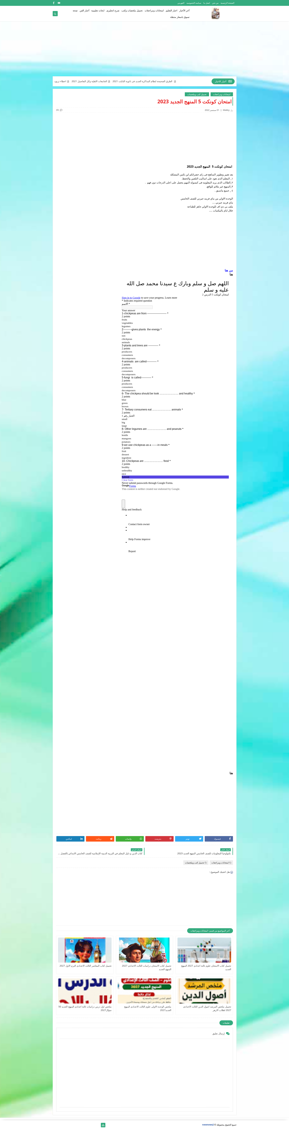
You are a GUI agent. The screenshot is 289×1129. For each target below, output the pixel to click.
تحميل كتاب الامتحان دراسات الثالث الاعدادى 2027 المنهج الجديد (146, 967)
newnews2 (208, 1124)
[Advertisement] (144, 50)
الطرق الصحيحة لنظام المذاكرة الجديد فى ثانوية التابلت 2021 (179, 81)
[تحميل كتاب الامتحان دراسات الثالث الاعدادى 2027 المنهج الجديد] (144, 950)
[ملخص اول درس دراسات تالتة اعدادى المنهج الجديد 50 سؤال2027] (85, 990)
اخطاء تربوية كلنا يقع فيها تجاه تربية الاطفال (81, 81)
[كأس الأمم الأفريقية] (92, 1125)
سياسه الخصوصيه (193, 3)
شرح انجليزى (112, 10)
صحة (75, 10)
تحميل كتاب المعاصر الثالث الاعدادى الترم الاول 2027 (86, 965)
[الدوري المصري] (60, 1125)
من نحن (215, 3)
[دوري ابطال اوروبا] (87, 1125)
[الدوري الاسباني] (55, 1125)
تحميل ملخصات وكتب (132, 10)
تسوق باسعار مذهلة (179, 17)
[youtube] (59, 3)
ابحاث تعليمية (97, 10)
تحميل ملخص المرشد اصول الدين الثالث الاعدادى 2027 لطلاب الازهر (207, 1008)
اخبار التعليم (171, 10)
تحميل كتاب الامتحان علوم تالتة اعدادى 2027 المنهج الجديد (206, 967)
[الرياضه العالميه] (65, 1125)
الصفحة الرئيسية (227, 3)
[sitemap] (103, 1125)
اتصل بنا (206, 3)
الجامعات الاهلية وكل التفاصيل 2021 (126, 81)
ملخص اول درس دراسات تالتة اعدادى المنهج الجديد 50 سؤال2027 (85, 1008)
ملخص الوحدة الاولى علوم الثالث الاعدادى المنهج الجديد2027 (147, 1008)
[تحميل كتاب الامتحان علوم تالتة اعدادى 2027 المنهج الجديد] (204, 950)
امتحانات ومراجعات (154, 10)
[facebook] (53, 3)
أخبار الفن (84, 10)
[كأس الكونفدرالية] (76, 1125)
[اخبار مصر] (97, 1125)
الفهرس (180, 3)
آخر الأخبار (184, 10)
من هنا (229, 270)
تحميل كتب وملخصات (197, 94)
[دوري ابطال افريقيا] (81, 1125)
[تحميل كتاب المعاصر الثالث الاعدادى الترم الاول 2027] (85, 950)
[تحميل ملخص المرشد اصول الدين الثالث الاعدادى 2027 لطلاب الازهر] (204, 990)
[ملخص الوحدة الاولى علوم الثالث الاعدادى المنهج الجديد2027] (144, 990)
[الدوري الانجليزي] (71, 1125)
